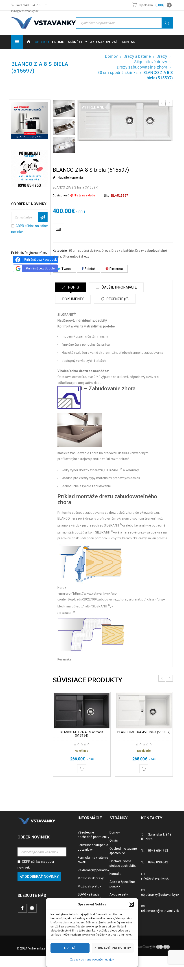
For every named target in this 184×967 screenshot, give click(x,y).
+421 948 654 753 (27, 5)
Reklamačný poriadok (93, 870)
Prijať (70, 948)
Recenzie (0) (117, 299)
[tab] (70, 287)
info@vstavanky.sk (155, 878)
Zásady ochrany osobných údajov (92, 959)
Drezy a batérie (137, 56)
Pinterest (116, 269)
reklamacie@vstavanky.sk (160, 911)
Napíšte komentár (71, 177)
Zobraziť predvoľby (112, 948)
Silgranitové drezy (150, 61)
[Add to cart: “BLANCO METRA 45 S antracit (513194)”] (81, 768)
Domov (111, 56)
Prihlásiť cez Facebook (40, 259)
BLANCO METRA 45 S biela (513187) (143, 732)
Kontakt (115, 874)
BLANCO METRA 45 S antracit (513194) (81, 733)
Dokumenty (73, 299)
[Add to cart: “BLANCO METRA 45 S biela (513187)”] (143, 768)
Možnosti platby (89, 886)
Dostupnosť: (61, 195)
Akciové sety (119, 894)
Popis (73, 287)
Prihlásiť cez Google (40, 268)
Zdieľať (90, 269)
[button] (131, 904)
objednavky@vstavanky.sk (160, 894)
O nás (114, 840)
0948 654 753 (158, 850)
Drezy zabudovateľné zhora (142, 67)
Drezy (162, 56)
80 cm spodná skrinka (117, 72)
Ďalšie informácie (119, 287)
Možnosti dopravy (91, 878)
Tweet (66, 269)
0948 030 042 (158, 862)
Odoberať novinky (43, 217)
